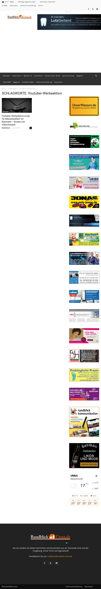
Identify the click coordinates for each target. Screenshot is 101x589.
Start (3, 88)
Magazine (16, 82)
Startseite (6, 76)
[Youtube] (97, 9)
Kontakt (4, 5)
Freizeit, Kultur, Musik (52, 76)
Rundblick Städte (28, 82)
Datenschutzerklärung (28, 5)
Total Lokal (16, 76)
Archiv (40, 5)
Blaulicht (27, 76)
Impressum (14, 5)
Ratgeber (80, 76)
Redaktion (6, 128)
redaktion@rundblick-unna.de (59, 556)
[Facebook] (88, 9)
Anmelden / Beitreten (47, 2)
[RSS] (93, 9)
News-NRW (7, 82)
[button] (96, 76)
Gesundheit (38, 76)
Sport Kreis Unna (68, 76)
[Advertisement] (50, 52)
